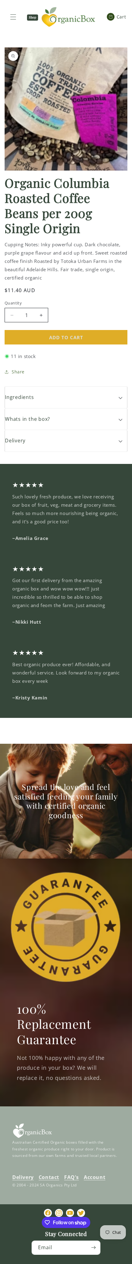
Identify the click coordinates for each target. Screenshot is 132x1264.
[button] (66, 397)
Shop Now (32, 18)
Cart (119, 17)
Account (94, 1177)
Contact (49, 1177)
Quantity (13, 303)
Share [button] (18, 372)
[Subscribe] (93, 1248)
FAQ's (71, 1177)
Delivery (23, 1177)
